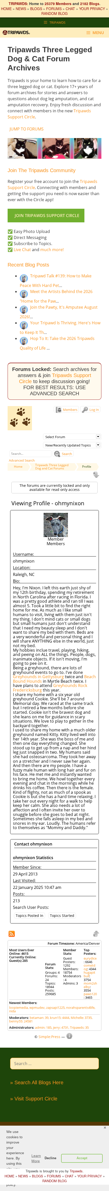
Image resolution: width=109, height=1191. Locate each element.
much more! (52, 249)
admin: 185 (43, 1027)
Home (18, 466)
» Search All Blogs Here (36, 1082)
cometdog (89, 967)
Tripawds (76, 1171)
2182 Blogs (89, 3)
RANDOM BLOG (54, 13)
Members (69, 409)
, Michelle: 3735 (80, 1017)
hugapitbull (89, 974)
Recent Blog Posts (28, 265)
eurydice (90, 958)
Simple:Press (49, 1036)
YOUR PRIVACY (92, 8)
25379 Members (58, 3)
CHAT (70, 8)
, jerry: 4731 (59, 1027)
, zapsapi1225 (55, 1007)
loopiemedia (18, 1007)
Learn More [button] (36, 1158)
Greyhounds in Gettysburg (38, 676)
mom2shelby (90, 985)
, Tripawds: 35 (78, 1027)
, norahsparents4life (80, 1007)
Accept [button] (82, 1158)
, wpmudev (36, 1007)
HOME (6, 8)
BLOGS (36, 8)
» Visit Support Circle (33, 1098)
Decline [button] (50, 1158)
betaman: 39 (39, 1017)
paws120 (90, 994)
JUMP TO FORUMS (27, 129)
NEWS (21, 8)
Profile (86, 466)
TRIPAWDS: (18, 3)
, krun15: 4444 (58, 1017)
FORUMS (54, 8)
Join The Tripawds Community (42, 170)
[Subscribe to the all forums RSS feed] (12, 934)
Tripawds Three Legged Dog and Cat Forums (51, 466)
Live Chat (22, 249)
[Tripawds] (17, 33)
